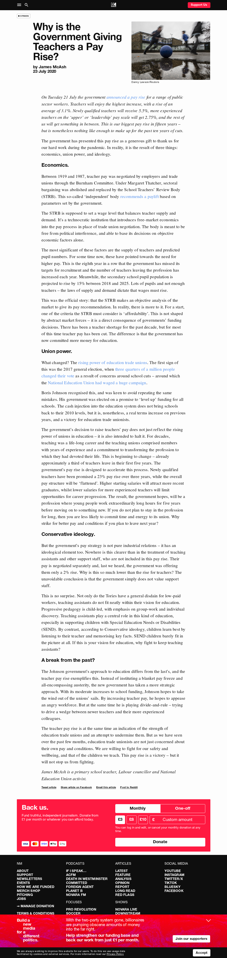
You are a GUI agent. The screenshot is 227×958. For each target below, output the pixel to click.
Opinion (122, 883)
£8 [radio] (131, 819)
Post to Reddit (129, 787)
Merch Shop (28, 891)
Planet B (74, 891)
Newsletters (29, 879)
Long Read (125, 891)
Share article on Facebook (76, 787)
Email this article (106, 787)
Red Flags (124, 895)
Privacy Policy (115, 954)
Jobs (21, 899)
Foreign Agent (80, 887)
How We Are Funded (36, 887)
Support (25, 875)
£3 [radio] (120, 819)
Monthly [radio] (138, 808)
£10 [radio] (143, 819)
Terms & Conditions (36, 913)
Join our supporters (191, 938)
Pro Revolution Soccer (81, 911)
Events (23, 883)
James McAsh (52, 66)
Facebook (174, 891)
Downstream (128, 913)
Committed (76, 883)
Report (122, 887)
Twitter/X (173, 879)
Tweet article (49, 787)
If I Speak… (76, 871)
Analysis (123, 879)
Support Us (199, 4)
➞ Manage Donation (35, 906)
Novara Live (126, 909)
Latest (121, 871)
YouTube (172, 871)
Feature (123, 875)
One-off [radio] (182, 808)
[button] (20, 5)
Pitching (25, 895)
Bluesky (172, 887)
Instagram (174, 875)
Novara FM (76, 895)
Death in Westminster (87, 879)
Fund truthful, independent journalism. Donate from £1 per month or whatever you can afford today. (60, 817)
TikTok (170, 883)
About (23, 871)
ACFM (71, 875)
